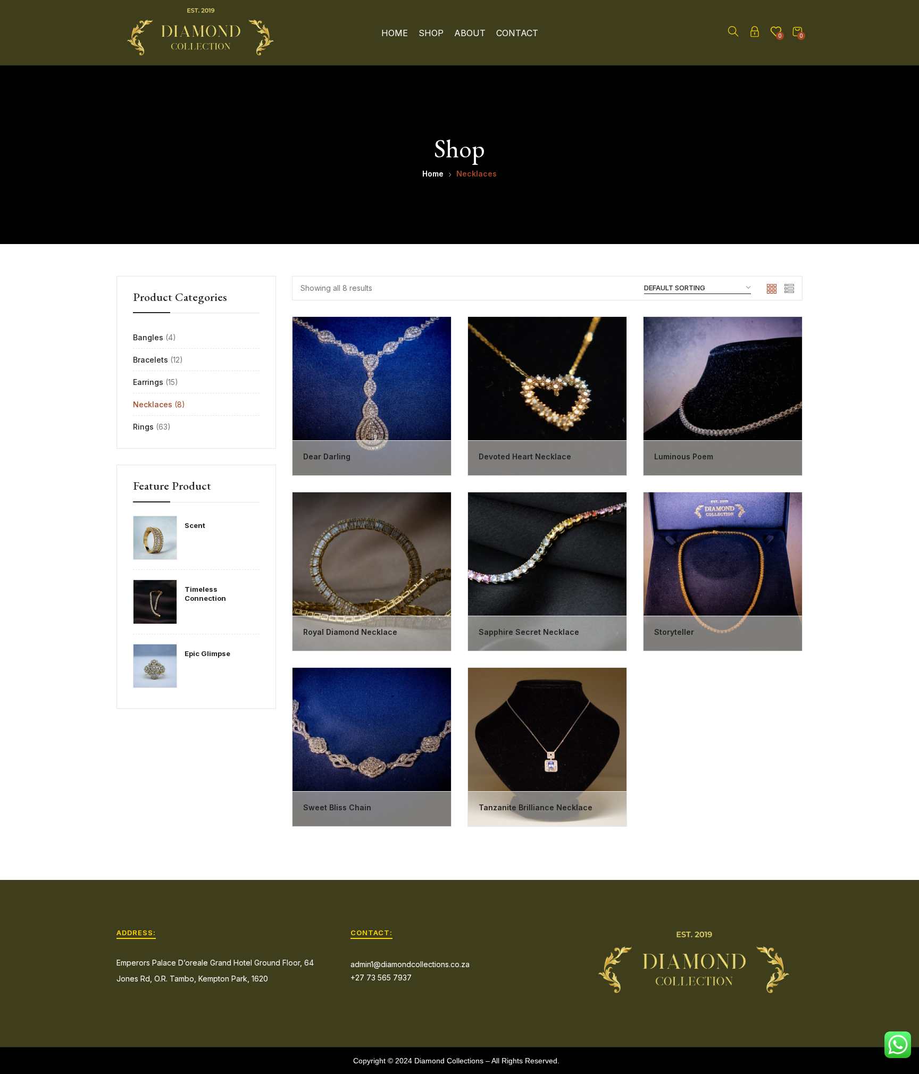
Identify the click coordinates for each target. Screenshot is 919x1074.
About (470, 33)
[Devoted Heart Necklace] (547, 396)
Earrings (148, 382)
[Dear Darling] (372, 396)
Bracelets (150, 359)
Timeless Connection (205, 593)
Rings (143, 426)
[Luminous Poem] (723, 396)
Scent (195, 525)
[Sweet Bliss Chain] (372, 747)
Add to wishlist (428, 365)
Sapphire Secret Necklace (529, 631)
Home (394, 33)
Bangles (148, 337)
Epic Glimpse (207, 653)
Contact (517, 33)
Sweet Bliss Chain (337, 807)
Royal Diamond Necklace (351, 631)
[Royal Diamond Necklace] (372, 571)
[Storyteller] (723, 571)
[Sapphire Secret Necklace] (547, 571)
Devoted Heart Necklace (525, 456)
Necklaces (152, 404)
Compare (428, 392)
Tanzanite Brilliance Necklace (535, 807)
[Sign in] (754, 33)
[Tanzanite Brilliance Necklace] (547, 747)
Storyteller (674, 631)
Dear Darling (326, 456)
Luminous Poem (683, 456)
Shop (431, 33)
